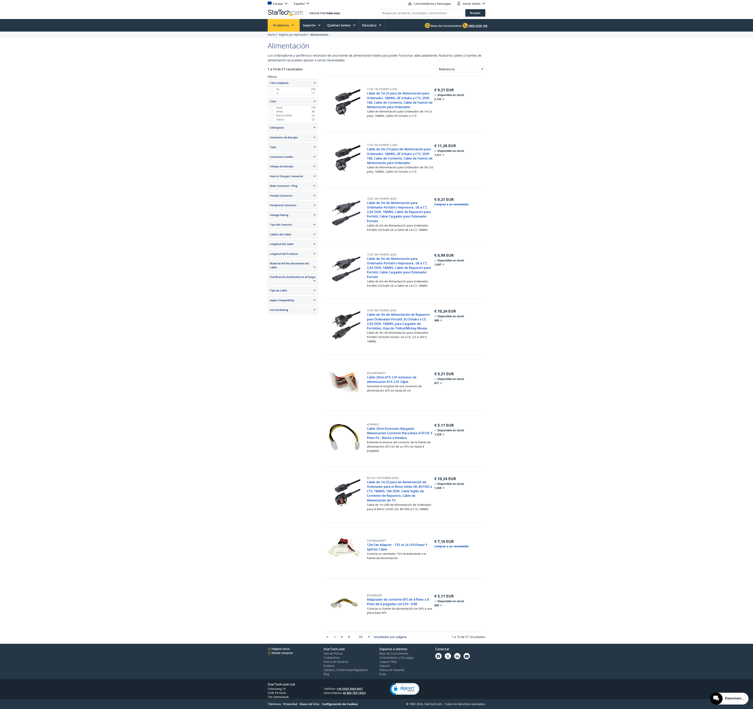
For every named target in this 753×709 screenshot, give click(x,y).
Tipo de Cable (278, 290)
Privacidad (290, 704)
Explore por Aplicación (293, 34)
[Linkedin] (457, 656)
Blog (326, 674)
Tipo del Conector (281, 224)
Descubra (369, 25)
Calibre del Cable (280, 234)
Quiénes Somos (339, 25)
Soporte (309, 25)
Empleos (329, 666)
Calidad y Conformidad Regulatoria (346, 670)
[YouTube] (467, 656)
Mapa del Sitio (309, 704)
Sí (277, 93)
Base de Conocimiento (446, 26)
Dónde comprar (282, 653)
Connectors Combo (281, 157)
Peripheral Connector (283, 205)
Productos (281, 25)
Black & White (284, 115)
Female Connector (281, 195)
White (279, 111)
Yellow (280, 119)
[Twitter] (448, 656)
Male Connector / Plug (283, 186)
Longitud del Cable (282, 244)
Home (272, 34)
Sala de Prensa (333, 653)
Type (273, 147)
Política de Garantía (391, 670)
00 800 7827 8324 (354, 693)
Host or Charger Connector (286, 176)
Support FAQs (388, 662)
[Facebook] (438, 656)
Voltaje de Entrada (281, 166)
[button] (482, 69)
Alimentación (319, 34)
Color (273, 101)
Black (279, 107)
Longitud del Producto (284, 254)
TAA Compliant (279, 83)
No (278, 89)
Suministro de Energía (284, 137)
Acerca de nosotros (336, 662)
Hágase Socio (281, 649)
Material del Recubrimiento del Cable (289, 265)
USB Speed (277, 127)
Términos (274, 704)
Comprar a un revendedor (451, 204)
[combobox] (460, 69)
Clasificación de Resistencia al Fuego (293, 277)
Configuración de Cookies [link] (340, 704)
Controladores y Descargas (396, 657)
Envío (382, 674)
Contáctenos (332, 657)
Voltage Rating (279, 215)
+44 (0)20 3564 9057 (349, 689)
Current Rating (279, 310)
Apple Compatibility (282, 300)
